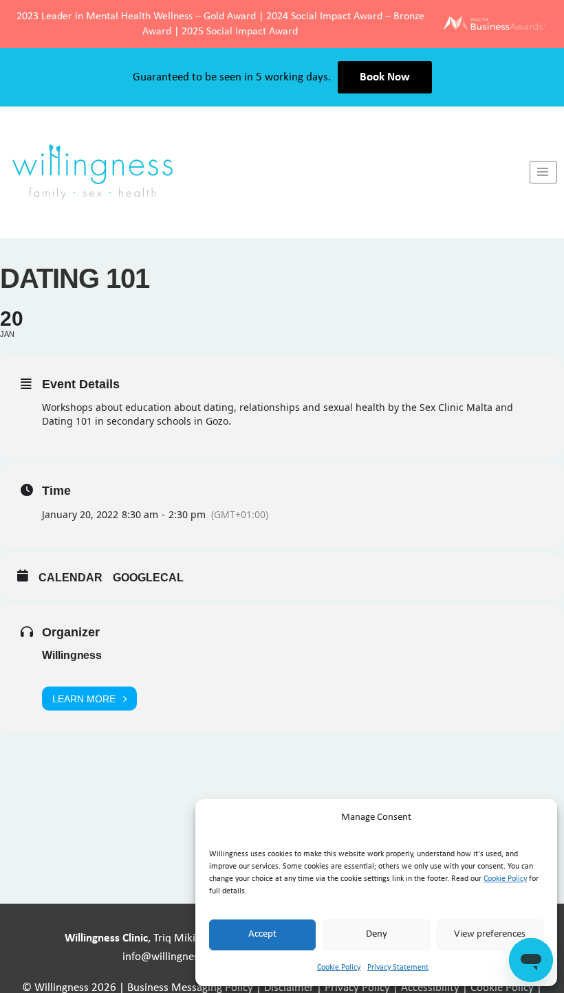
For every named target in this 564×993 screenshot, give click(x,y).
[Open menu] (543, 172)
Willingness (72, 655)
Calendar (70, 577)
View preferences (489, 934)
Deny (376, 934)
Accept (262, 934)
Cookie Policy (505, 879)
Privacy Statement (398, 967)
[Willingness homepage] (265, 172)
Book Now (385, 77)
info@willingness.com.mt (182, 957)
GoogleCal (148, 577)
